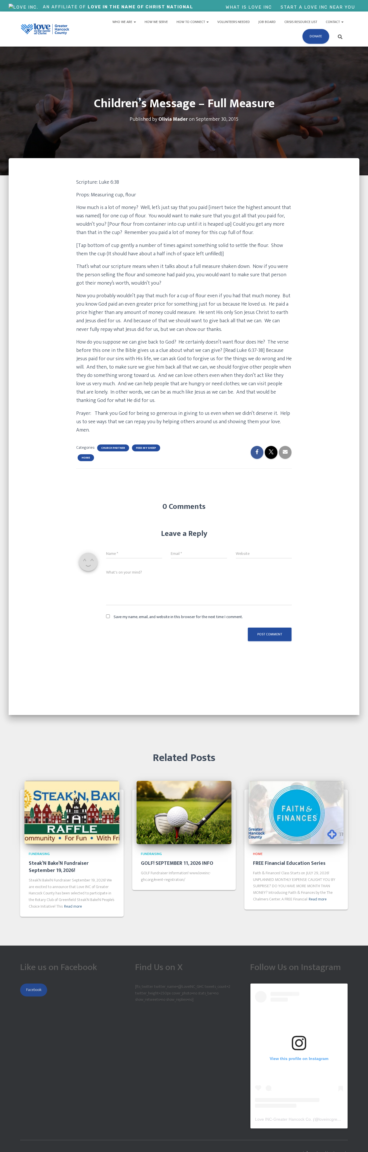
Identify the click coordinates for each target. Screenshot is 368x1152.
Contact (333, 22)
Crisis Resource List (300, 22)
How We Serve (156, 22)
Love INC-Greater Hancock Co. (283, 1119)
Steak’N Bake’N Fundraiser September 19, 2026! (59, 867)
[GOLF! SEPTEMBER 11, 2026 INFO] (184, 812)
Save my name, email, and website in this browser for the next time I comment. (178, 617)
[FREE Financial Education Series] (296, 812)
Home (86, 458)
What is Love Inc (249, 7)
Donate (316, 36)
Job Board (267, 22)
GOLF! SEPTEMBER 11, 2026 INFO (177, 863)
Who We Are (122, 22)
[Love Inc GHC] (45, 29)
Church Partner (113, 448)
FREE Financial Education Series (289, 863)
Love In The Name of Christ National (140, 6)
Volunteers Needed (233, 22)
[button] (134, 22)
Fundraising (39, 854)
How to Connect (191, 22)
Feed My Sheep (146, 448)
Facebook (33, 989)
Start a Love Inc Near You (318, 7)
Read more (73, 906)
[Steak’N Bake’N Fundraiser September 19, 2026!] (71, 812)
